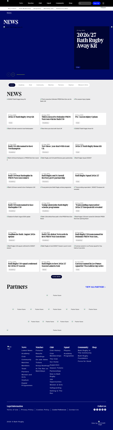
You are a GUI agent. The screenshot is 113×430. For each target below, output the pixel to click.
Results (39, 353)
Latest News (27, 350)
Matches (25, 362)
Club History (55, 350)
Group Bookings (43, 365)
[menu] (103, 3)
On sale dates (42, 359)
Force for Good (84, 361)
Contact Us (74, 410)
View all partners (95, 287)
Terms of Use (12, 410)
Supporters (54, 365)
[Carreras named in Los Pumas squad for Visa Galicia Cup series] (90, 258)
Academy (26, 353)
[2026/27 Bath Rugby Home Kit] (90, 141)
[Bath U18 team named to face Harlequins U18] (23, 199)
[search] (80, 3)
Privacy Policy (27, 410)
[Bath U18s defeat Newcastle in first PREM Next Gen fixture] (56, 229)
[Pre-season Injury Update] (90, 111)
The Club (54, 359)
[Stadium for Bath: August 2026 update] (23, 229)
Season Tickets (56, 368)
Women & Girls (56, 385)
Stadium (25, 380)
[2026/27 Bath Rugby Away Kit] (56, 47)
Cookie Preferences (59, 410)
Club (24, 356)
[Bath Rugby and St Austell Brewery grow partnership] (56, 170)
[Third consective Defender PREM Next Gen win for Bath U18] (56, 111)
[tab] (21, 3)
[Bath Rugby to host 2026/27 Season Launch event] (56, 258)
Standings (40, 356)
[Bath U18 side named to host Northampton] (23, 141)
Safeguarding (56, 388)
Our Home (54, 362)
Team (24, 368)
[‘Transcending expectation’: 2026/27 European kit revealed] (90, 199)
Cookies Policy (42, 410)
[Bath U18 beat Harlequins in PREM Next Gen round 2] (23, 170)
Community (26, 359)
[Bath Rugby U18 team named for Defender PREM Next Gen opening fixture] (90, 229)
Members (26, 365)
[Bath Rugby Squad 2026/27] (90, 170)
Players (67, 350)
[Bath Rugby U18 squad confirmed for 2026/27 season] (23, 258)
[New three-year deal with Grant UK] (56, 141)
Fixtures (39, 350)
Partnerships (55, 371)
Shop (94, 347)
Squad (66, 347)
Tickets (39, 362)
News (9, 13)
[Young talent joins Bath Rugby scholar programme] (56, 199)
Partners (25, 372)
